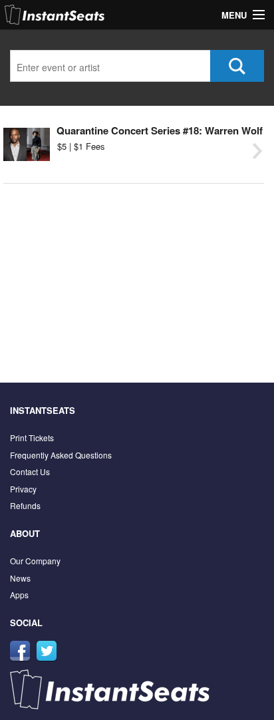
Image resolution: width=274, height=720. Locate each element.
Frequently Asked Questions (61, 454)
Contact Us (30, 471)
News (20, 578)
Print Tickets (32, 437)
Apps (19, 594)
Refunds (25, 505)
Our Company (35, 560)
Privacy (23, 488)
